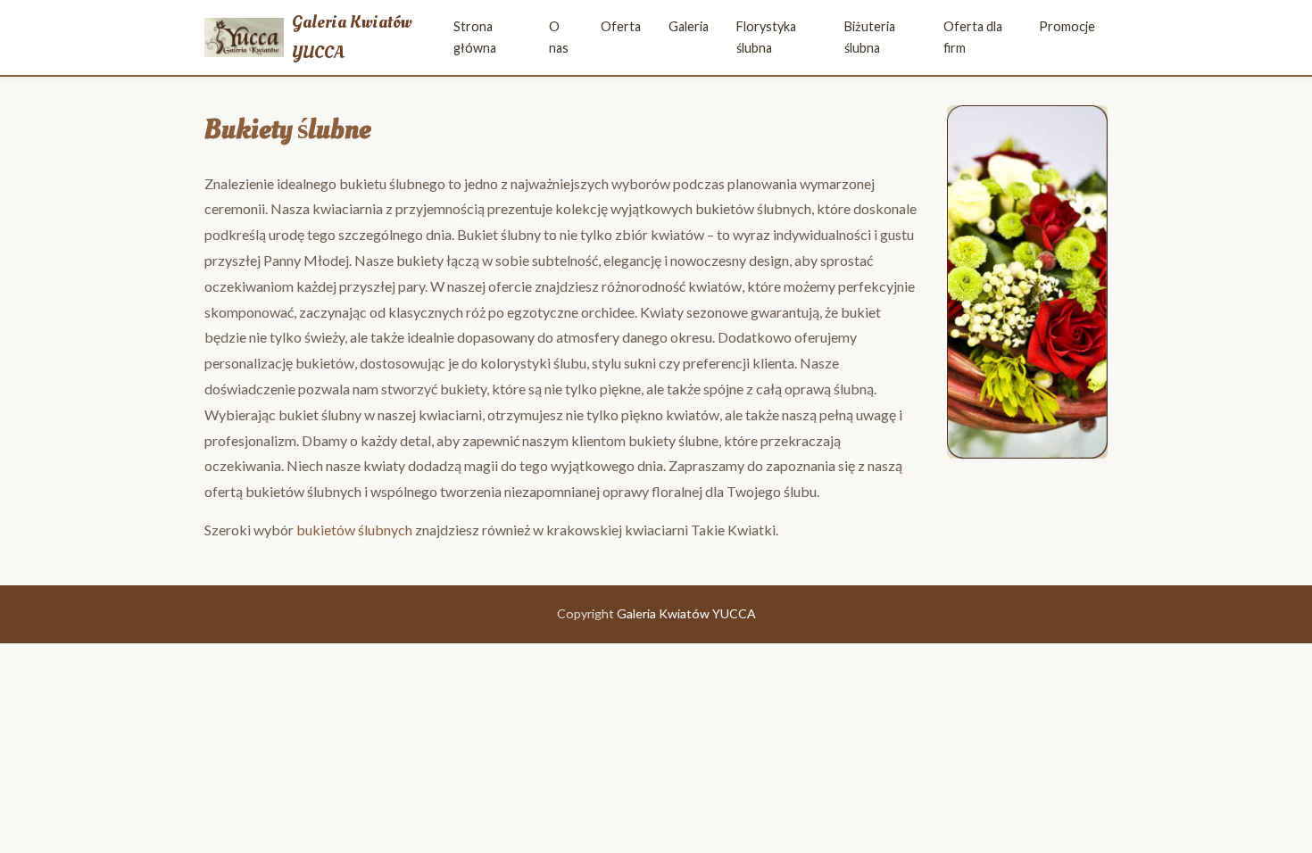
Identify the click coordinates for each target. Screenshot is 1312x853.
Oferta (621, 26)
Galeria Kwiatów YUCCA (686, 613)
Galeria (688, 26)
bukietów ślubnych (354, 529)
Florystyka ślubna (766, 37)
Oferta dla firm (972, 37)
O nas (559, 37)
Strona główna (474, 37)
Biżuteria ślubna (869, 37)
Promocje (1067, 26)
